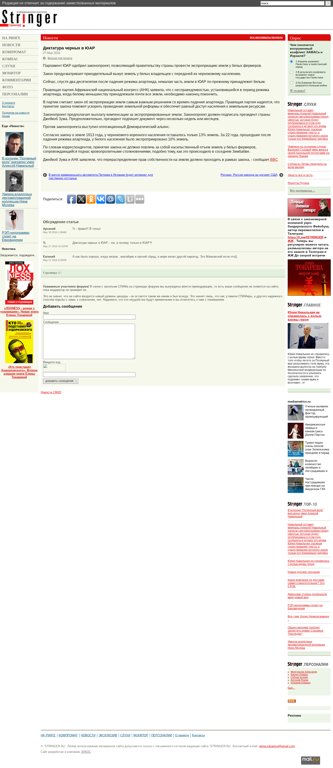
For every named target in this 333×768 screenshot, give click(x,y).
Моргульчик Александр (304, 671)
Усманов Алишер (300, 682)
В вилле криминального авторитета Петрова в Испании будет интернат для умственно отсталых (101, 176)
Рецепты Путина (298, 183)
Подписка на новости (15, 112)
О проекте (8, 102)
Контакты (8, 106)
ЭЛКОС (86, 752)
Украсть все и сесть (300, 175)
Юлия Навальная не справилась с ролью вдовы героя (304, 315)
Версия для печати (60, 58)
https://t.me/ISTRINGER (305, 237)
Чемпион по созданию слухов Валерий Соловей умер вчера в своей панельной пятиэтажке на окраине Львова (308, 151)
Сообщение (51, 322)
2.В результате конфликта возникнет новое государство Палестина (311, 75)
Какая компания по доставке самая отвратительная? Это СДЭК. (306, 583)
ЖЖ (291, 241)
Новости (88, 735)
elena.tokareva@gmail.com (277, 746)
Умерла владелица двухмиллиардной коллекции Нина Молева (306, 645)
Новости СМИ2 (51, 392)
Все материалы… (302, 190)
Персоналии (161, 735)
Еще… (291, 687)
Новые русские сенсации (304, 572)
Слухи (125, 735)
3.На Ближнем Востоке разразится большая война (311, 84)
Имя (46, 313)
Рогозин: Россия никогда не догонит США (249, 174)
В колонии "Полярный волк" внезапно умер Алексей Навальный (305, 513)
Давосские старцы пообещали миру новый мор (307, 596)
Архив (6, 116)
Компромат (68, 735)
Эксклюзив (108, 735)
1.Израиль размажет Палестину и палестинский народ (311, 64)
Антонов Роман (299, 680)
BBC (273, 159)
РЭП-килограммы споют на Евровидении (15, 236)
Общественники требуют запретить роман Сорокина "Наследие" (305, 630)
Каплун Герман (299, 674)
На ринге (48, 735)
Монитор (140, 735)
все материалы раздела (266, 37)
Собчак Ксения (299, 677)
